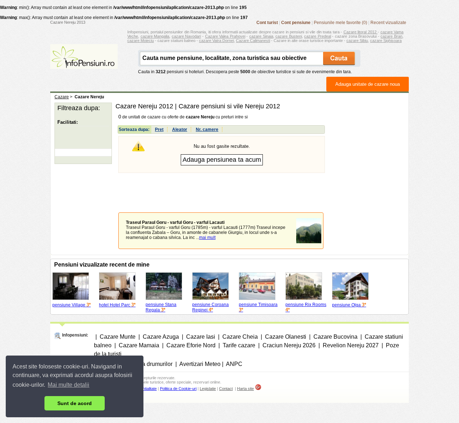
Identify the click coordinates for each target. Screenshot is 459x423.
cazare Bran (391, 36)
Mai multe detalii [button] (68, 385)
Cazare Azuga (161, 337)
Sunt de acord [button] (74, 403)
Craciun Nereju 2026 (289, 345)
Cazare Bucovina (335, 337)
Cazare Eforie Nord (191, 345)
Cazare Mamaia (139, 345)
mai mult (207, 237)
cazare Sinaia (261, 36)
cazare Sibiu (357, 40)
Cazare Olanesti (285, 337)
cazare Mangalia (155, 36)
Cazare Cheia (240, 337)
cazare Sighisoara (386, 40)
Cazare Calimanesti (253, 40)
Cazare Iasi (200, 337)
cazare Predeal (317, 36)
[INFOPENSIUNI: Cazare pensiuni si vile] (84, 64)
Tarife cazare (239, 345)
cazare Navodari (186, 36)
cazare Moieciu (140, 40)
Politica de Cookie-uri (178, 388)
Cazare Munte (118, 337)
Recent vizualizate (388, 22)
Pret (159, 129)
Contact (226, 388)
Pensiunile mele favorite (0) (340, 22)
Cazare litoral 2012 (361, 32)
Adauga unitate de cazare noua (367, 84)
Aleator (179, 129)
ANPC (234, 364)
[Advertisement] (222, 187)
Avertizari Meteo (200, 364)
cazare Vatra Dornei (216, 40)
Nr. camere (207, 129)
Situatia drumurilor (149, 364)
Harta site (245, 388)
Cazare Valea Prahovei (225, 36)
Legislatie (208, 388)
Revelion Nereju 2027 (351, 345)
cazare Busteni (288, 36)
